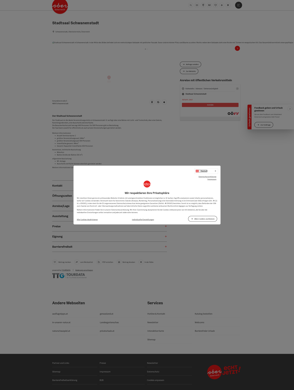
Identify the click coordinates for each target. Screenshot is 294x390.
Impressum (211, 179)
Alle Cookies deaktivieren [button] (87, 219)
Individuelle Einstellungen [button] (143, 219)
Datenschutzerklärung (207, 176)
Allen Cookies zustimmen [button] (204, 219)
